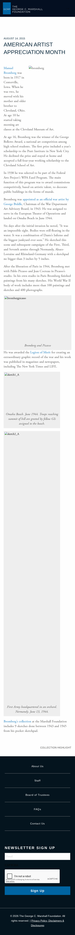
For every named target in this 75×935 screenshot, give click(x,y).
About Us (37, 766)
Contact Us (37, 823)
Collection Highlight (55, 747)
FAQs (37, 809)
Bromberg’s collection (17, 721)
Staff (37, 780)
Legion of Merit (40, 352)
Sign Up (38, 891)
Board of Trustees (37, 794)
